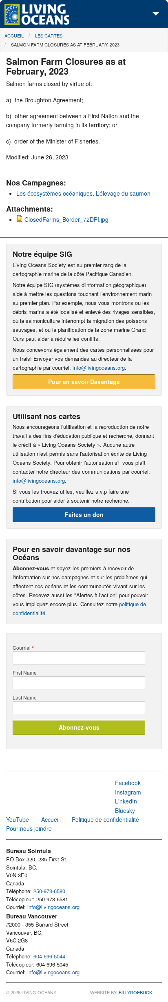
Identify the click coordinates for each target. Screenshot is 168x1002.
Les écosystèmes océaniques (54, 193)
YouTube (17, 819)
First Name (25, 672)
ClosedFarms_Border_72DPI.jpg (66, 219)
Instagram (128, 792)
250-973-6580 (49, 891)
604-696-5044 (49, 956)
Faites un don (84, 514)
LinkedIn (126, 801)
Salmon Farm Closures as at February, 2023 (65, 44)
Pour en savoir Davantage (84, 381)
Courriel (23, 647)
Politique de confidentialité (105, 819)
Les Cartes (48, 35)
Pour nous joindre (29, 828)
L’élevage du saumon (123, 193)
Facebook (128, 783)
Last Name (25, 697)
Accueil (14, 35)
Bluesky (125, 810)
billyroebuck (135, 992)
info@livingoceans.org (99, 367)
